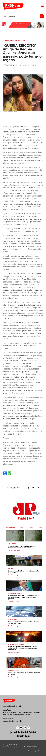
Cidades (10, 550)
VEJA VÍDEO (12, 544)
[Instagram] (28, 727)
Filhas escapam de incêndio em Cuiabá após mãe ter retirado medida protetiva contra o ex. (22, 648)
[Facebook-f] (17, 727)
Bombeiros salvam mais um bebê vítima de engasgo (24, 673)
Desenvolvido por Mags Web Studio (33, 751)
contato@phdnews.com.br (12, 721)
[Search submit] (42, 16)
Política (17, 601)
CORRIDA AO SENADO (15, 593)
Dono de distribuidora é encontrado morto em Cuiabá (23, 571)
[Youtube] (21, 727)
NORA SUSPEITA (13, 619)
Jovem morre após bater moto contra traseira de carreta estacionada (21, 547)
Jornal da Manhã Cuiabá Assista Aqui (23, 734)
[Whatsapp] (24, 727)
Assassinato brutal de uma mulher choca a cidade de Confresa (23, 622)
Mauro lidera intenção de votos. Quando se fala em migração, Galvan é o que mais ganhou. (23, 597)
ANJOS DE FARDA (13, 670)
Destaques (17, 550)
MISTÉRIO (11, 568)
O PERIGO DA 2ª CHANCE (16, 644)
